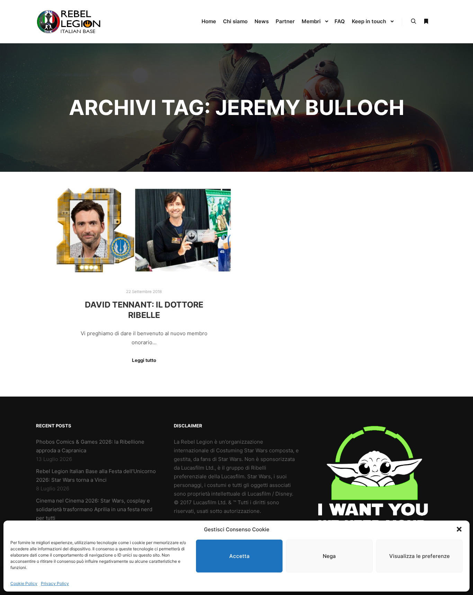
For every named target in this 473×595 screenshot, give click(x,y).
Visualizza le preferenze (419, 556)
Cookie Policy (23, 583)
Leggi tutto (144, 360)
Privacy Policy (55, 583)
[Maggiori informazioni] (426, 21)
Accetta (239, 556)
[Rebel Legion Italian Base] (70, 21)
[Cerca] (413, 21)
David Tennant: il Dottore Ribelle (144, 310)
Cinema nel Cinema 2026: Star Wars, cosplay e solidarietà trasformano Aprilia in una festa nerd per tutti (94, 509)
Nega (329, 556)
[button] (459, 529)
